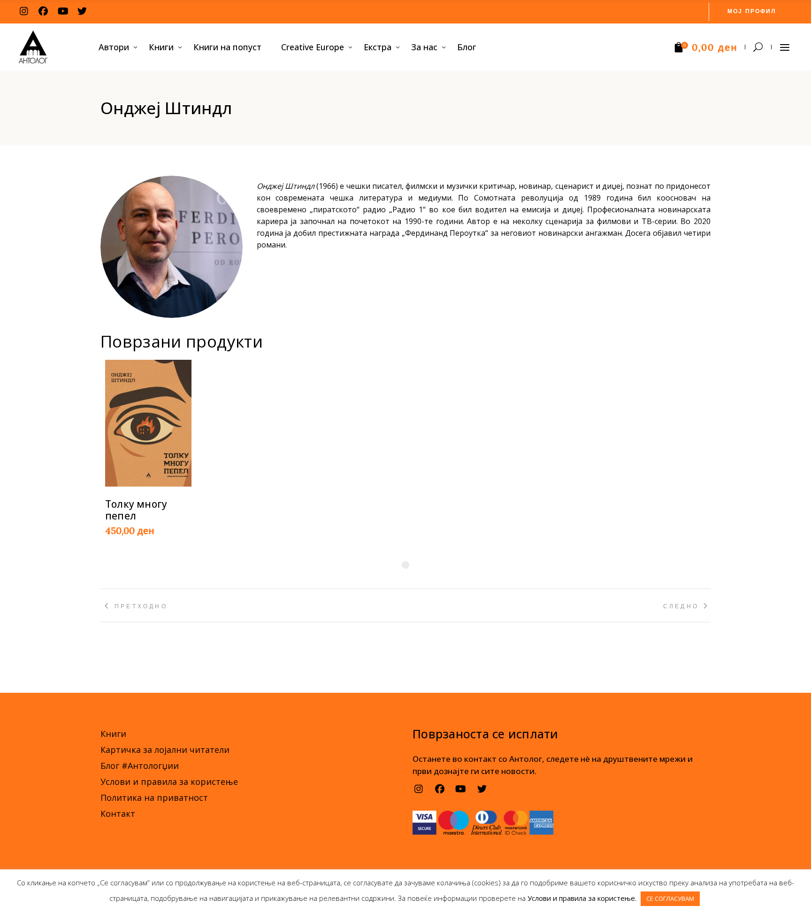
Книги (113, 733)
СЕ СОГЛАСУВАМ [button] (670, 898)
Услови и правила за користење (169, 781)
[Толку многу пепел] (148, 423)
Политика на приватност (154, 797)
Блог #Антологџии (139, 765)
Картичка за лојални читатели (165, 749)
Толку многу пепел (136, 509)
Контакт (117, 813)
